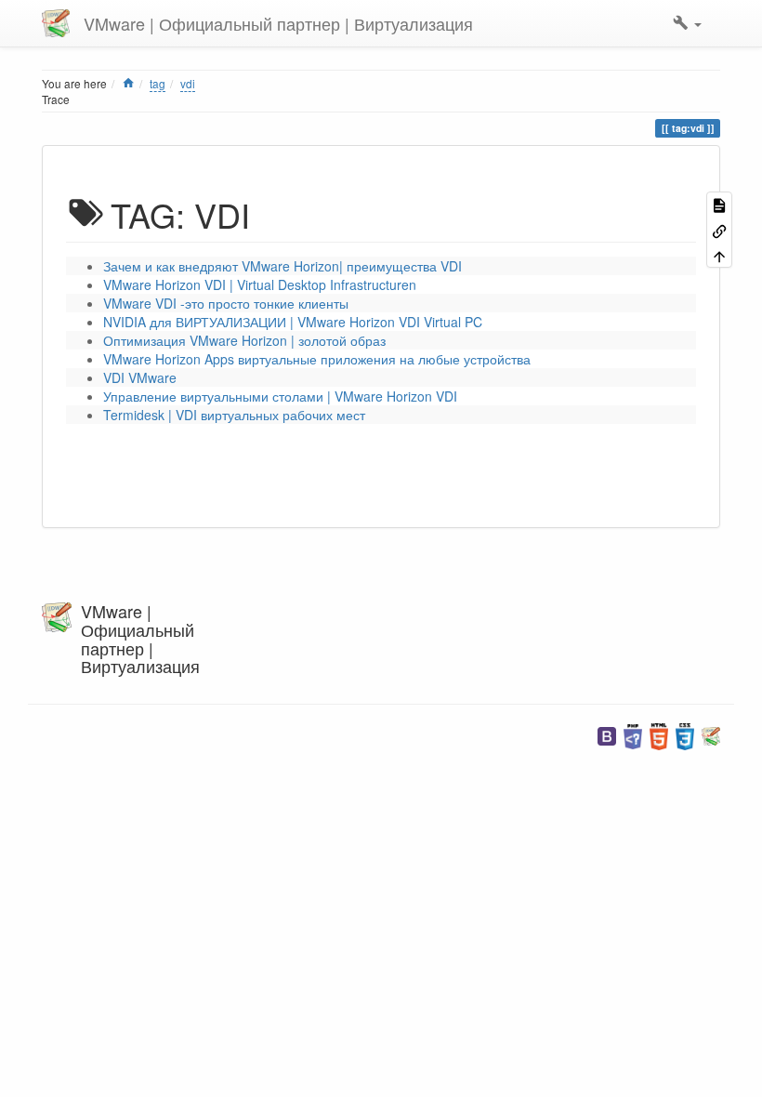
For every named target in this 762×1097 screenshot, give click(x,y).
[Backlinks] (719, 229)
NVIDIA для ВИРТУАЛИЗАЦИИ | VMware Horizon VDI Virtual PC (292, 321)
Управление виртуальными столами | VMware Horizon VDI (280, 396)
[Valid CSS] (685, 735)
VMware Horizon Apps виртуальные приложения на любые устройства (317, 359)
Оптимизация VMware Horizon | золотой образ (244, 340)
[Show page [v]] (719, 204)
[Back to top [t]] (719, 255)
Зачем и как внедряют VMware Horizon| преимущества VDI (282, 266)
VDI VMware (140, 377)
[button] (687, 23)
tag (157, 83)
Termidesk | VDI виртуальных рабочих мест (234, 414)
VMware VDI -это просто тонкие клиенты (225, 303)
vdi (187, 83)
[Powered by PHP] (633, 735)
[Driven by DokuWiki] (711, 735)
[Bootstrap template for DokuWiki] (607, 735)
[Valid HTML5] (659, 735)
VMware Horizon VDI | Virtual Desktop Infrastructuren (259, 284)
